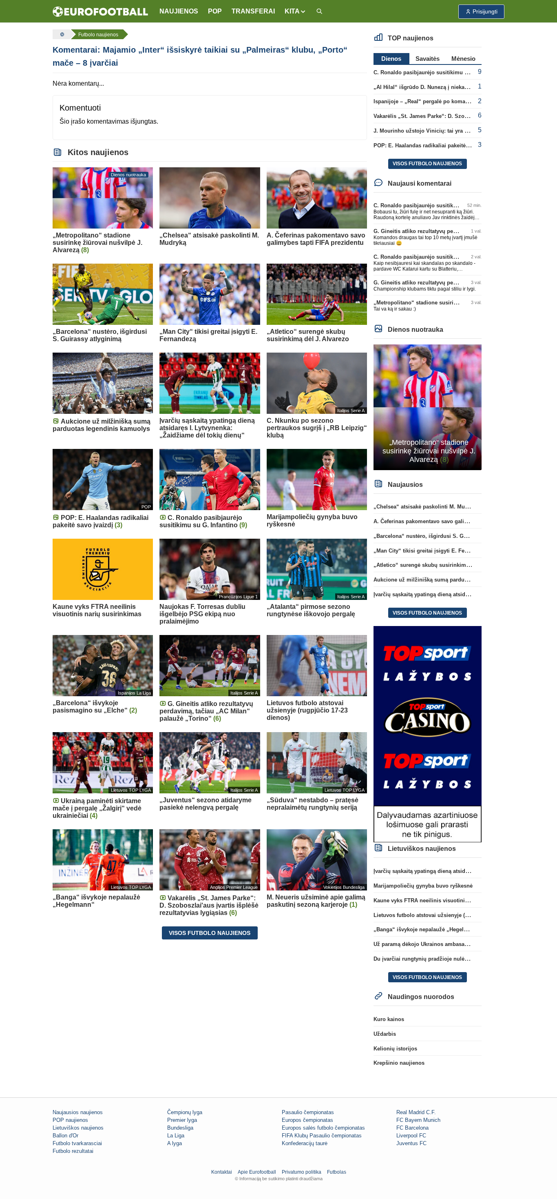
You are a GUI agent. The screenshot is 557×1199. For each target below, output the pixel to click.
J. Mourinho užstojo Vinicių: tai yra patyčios (430, 131)
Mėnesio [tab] (463, 58)
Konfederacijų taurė (304, 1143)
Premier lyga (182, 1120)
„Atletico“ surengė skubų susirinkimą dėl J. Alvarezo (441, 565)
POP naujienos (70, 1120)
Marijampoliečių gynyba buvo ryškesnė (423, 886)
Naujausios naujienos (78, 1112)
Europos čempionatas (307, 1120)
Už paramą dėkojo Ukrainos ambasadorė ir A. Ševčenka (444, 944)
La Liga (175, 1135)
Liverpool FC (411, 1135)
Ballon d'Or (65, 1135)
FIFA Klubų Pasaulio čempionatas (322, 1135)
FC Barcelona (412, 1128)
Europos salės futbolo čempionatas (323, 1128)
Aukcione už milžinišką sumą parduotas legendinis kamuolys (451, 580)
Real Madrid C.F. (416, 1112)
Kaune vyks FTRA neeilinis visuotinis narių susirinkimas (445, 900)
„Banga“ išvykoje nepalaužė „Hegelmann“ (427, 929)
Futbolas (336, 1172)
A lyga (174, 1143)
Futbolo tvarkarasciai (77, 1143)
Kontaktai (221, 1172)
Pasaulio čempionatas (308, 1112)
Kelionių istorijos (395, 1049)
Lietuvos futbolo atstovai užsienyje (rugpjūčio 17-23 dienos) (449, 915)
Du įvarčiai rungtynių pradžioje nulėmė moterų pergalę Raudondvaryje (463, 959)
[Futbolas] (61, 34)
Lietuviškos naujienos (78, 1128)
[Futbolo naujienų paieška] (319, 11)
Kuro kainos (389, 1019)
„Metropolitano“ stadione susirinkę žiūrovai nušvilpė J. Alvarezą (455, 303)
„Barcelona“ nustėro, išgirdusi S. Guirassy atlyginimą (442, 536)
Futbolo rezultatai (73, 1151)
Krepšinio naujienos (399, 1063)
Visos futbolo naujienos (209, 933)
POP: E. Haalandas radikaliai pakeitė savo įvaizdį (435, 145)
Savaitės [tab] (428, 58)
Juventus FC (411, 1143)
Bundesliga (180, 1128)
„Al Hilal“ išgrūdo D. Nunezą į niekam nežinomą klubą (442, 87)
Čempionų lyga (184, 1112)
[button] (295, 11)
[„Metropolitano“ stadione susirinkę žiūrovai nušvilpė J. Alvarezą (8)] (428, 406)
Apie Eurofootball (257, 1172)
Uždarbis (385, 1034)
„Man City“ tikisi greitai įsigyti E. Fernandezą (431, 551)
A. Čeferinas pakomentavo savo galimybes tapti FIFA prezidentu (454, 521)
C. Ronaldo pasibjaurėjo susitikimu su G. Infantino (438, 72)
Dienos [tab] (391, 58)
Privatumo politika (301, 1172)
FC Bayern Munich (418, 1120)
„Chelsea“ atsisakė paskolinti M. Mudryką (426, 507)
